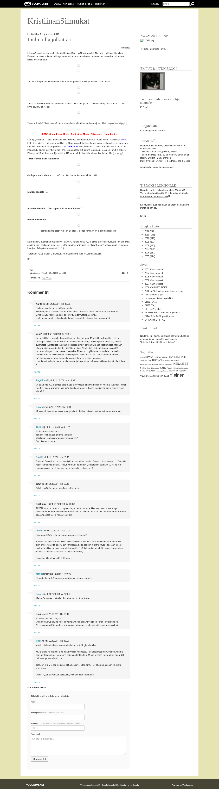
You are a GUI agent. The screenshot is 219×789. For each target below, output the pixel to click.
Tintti (38, 427)
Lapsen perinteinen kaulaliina (159, 298)
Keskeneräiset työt (154, 294)
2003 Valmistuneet (154, 269)
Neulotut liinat (145, 368)
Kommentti (35, 733)
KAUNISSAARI (155, 360)
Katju (38, 593)
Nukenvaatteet (155, 368)
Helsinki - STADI (180, 357)
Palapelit (169, 368)
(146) (150, 234)
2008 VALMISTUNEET (156, 287)
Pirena (39, 406)
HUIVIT (170, 357)
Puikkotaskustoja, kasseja (180, 368)
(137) (150, 242)
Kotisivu (56, 723)
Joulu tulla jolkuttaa (49, 39)
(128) (150, 249)
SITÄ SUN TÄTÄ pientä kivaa (159, 316)
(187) (150, 252)
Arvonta (142, 357)
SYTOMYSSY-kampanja (154, 371)
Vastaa (37, 325)
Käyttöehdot (121, 785)
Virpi (38, 640)
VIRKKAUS (164, 376)
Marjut (39, 573)
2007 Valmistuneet (154, 284)
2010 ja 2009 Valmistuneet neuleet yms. (164, 291)
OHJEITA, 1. (151, 302)
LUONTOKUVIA (146, 364)
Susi (38, 457)
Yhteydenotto (133, 785)
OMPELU (163, 368)
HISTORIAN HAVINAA (160, 357)
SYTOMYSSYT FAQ (155, 320)
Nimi (33, 701)
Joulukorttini (143, 360)
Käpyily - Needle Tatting (172, 360)
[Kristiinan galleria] (147, 40)
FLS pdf (144, 107)
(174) (150, 256)
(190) (150, 238)
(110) (150, 245)
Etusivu (57, 3)
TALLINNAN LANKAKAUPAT (177, 371)
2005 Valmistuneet (154, 276)
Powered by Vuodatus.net (182, 785)
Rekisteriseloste (108, 785)
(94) (149, 231)
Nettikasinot (68, 3)
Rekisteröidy (99, 3)
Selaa (85, 3)
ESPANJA (46, 278)
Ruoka (142, 371)
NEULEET (181, 363)
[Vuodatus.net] (35, 785)
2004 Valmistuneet (154, 273)
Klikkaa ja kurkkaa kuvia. (153, 49)
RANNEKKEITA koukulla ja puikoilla (162, 312)
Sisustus (165, 371)
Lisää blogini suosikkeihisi (153, 130)
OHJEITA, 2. (151, 305)
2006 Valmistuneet (154, 280)
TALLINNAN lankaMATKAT (149, 376)
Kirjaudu (155, 3)
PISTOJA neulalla (153, 309)
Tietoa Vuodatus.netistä (90, 785)
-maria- (39, 530)
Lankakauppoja (158, 364)
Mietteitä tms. (169, 364)
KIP (164, 360)
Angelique (41, 380)
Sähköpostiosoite (47, 712)
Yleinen (177, 375)
